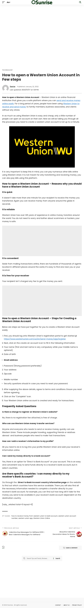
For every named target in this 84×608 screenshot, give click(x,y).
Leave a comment (71, 548)
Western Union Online (41, 518)
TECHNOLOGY (7, 70)
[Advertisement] (42, 20)
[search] (80, 2)
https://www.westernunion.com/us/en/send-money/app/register (35, 339)
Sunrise (12, 86)
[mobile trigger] (4, 2)
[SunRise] (42, 2)
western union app (25, 518)
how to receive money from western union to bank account (34, 516)
